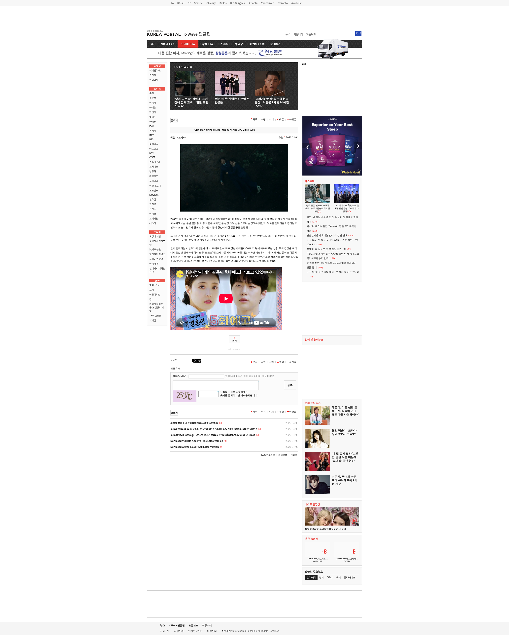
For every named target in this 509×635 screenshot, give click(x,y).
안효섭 (152, 199)
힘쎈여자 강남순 (157, 254)
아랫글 (292, 119)
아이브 (152, 213)
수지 (151, 93)
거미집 (152, 320)
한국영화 (153, 80)
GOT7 (152, 157)
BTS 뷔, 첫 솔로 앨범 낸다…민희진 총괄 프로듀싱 (333, 272)
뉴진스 (152, 209)
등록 (290, 385)
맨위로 (293, 455)
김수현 (152, 98)
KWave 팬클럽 (177, 625)
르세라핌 (153, 218)
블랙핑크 (153, 143)
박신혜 (152, 112)
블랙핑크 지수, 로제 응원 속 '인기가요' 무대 (325, 529)
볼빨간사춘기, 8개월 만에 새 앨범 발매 (327, 235)
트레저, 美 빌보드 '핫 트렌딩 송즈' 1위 (326, 249)
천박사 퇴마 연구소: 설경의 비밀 (156, 307)
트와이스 (153, 166)
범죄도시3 (154, 285)
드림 (151, 289)
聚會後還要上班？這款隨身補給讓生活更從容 (194, 423)
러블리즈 (153, 176)
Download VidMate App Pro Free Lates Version (196, 441)
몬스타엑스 (154, 161)
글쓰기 (174, 120)
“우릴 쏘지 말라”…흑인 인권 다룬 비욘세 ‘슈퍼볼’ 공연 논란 (345, 457)
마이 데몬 (153, 263)
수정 (263, 119)
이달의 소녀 (155, 185)
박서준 (152, 117)
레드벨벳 (153, 148)
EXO (151, 126)
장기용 (152, 204)
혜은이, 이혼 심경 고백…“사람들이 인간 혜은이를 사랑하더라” (345, 411)
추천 (234, 339)
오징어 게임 (155, 236)
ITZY (151, 135)
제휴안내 (212, 631)
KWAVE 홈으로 (267, 455)
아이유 (152, 107)
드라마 (152, 75)
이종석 (152, 102)
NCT (151, 153)
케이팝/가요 (155, 70)
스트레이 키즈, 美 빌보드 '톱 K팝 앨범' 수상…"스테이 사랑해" (347, 208)
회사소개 (165, 631)
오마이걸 (153, 180)
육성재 (152, 130)
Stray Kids (153, 195)
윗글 (281, 119)
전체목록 (282, 455)
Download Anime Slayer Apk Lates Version (194, 447)
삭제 (271, 119)
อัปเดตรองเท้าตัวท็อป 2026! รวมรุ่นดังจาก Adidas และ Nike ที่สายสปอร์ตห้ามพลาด (213, 429)
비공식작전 (154, 294)
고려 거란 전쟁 (156, 259)
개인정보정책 (195, 631)
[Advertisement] (254, 17)
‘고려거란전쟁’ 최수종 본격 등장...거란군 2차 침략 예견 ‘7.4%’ (272, 102)
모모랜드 (153, 190)
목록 (255, 119)
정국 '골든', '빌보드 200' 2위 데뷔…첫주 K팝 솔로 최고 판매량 (317, 208)
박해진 (152, 121)
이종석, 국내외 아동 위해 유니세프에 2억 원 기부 (344, 480)
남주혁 (152, 171)
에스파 (152, 223)
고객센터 (226, 631)
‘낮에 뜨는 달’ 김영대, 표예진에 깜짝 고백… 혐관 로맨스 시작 (191, 102)
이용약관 (179, 631)
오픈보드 (193, 625)
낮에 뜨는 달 (155, 249)
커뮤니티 (207, 625)
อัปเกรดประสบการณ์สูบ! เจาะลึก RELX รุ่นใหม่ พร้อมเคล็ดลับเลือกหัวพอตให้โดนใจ (212, 435)
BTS (151, 139)
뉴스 (162, 625)
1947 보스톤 (155, 315)
